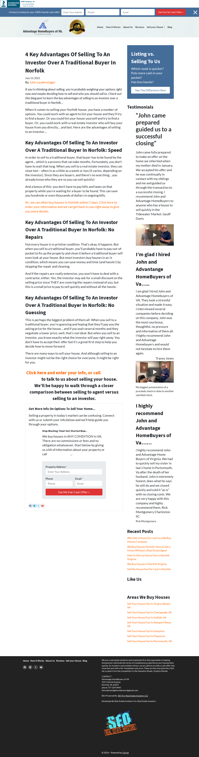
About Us (128, 27)
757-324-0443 (114, 687)
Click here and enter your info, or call (63, 373)
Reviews (139, 27)
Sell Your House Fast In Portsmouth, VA (149, 641)
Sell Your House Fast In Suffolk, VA (146, 617)
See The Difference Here (150, 90)
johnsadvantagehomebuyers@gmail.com (120, 690)
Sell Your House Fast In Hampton (146, 631)
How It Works (113, 27)
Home (100, 27)
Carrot (125, 752)
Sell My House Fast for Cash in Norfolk (149, 569)
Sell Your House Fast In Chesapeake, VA (149, 612)
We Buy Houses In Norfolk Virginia (147, 564)
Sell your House (155, 27)
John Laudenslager (42, 82)
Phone (49, 478)
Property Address (56, 466)
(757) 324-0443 (59, 454)
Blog (170, 27)
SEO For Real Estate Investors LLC (133, 696)
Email (79, 478)
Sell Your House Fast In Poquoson (146, 636)
